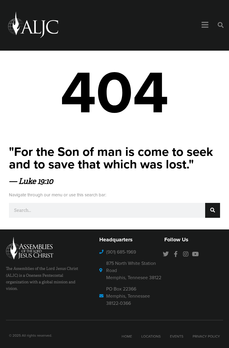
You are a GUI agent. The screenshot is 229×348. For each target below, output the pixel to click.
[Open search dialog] (221, 25)
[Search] (212, 210)
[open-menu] (205, 25)
